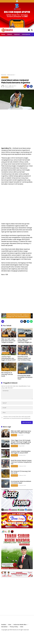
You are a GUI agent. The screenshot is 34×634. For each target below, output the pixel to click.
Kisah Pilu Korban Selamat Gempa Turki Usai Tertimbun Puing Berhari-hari (24, 358)
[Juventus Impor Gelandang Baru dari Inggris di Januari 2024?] (8, 350)
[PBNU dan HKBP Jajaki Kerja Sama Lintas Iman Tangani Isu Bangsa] (8, 332)
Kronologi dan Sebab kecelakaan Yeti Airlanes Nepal (25, 377)
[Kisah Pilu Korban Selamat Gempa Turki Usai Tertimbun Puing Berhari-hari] (25, 350)
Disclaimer (4, 627)
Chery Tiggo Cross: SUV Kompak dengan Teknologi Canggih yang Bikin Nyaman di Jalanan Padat (25, 340)
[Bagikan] (31, 86)
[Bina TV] (7, 30)
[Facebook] (21, 321)
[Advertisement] (17, 55)
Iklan (9, 624)
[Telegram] (28, 321)
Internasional (5, 77)
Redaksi (3, 624)
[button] (32, 30)
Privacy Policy (14, 627)
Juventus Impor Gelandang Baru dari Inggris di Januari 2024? (8, 358)
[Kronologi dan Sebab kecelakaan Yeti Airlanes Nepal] (25, 368)
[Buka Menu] (29, 30)
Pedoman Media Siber (20, 624)
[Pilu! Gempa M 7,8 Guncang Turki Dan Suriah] (8, 367)
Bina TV (6, 85)
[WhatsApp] (31, 321)
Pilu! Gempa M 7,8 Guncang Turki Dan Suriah (7, 374)
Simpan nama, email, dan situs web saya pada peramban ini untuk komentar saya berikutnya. (17, 417)
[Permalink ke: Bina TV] (3, 86)
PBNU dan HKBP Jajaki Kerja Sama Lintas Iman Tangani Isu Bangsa (8, 340)
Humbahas (5, 335)
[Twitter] (24, 321)
